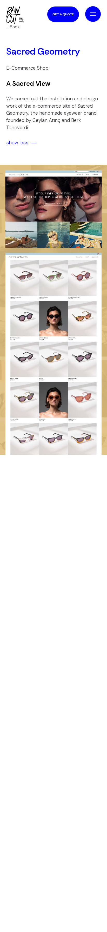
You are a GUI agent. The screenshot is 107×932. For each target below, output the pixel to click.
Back (15, 27)
